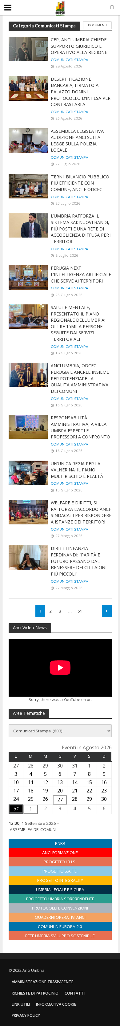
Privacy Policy (26, 1015)
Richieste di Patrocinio (35, 993)
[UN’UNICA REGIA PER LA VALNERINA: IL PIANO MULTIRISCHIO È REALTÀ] (28, 472)
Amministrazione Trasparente (43, 981)
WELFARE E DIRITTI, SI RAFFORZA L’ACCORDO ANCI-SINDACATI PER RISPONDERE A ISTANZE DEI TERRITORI (81, 512)
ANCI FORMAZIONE (60, 852)
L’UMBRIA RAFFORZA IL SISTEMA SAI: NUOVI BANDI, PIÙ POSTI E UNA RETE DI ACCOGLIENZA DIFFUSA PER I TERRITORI (81, 228)
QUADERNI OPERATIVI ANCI (60, 917)
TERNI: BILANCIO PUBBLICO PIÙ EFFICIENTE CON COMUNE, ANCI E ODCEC (80, 183)
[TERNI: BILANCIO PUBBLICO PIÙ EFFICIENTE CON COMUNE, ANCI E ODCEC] (28, 185)
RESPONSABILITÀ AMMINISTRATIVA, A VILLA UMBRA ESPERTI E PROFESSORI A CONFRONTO (80, 427)
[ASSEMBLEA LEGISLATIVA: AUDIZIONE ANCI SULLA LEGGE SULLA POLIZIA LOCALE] (28, 140)
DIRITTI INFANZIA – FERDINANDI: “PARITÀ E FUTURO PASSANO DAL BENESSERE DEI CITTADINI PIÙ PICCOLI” (78, 561)
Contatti (75, 993)
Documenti (97, 25)
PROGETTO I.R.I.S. (60, 862)
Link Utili (21, 1004)
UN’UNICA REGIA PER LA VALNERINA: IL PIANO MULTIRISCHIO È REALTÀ (77, 470)
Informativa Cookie (56, 1004)
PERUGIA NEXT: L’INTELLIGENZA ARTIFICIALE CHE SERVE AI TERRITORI (81, 274)
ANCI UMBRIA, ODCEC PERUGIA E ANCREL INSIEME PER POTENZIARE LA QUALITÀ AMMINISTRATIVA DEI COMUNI (80, 378)
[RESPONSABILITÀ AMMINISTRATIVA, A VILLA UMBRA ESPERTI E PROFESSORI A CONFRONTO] (28, 426)
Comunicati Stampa (69, 60)
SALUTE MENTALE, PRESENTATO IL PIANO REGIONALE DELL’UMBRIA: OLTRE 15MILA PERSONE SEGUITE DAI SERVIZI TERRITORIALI (78, 323)
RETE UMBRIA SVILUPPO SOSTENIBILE (60, 935)
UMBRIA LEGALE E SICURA (60, 889)
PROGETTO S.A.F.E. (60, 871)
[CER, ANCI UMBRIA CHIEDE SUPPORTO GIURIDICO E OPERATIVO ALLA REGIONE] (28, 48)
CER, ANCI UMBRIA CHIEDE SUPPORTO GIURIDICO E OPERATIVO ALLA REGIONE (79, 46)
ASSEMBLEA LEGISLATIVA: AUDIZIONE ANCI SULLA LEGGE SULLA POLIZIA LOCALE (78, 140)
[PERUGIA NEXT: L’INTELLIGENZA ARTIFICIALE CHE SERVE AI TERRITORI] (28, 277)
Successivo (107, 611)
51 (80, 611)
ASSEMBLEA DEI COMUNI (33, 829)
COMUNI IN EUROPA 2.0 (60, 926)
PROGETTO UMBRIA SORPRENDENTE (60, 899)
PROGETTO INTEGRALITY (60, 880)
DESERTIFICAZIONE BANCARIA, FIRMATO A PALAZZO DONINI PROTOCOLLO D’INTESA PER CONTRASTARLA (80, 92)
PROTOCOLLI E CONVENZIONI (60, 908)
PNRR (60, 843)
